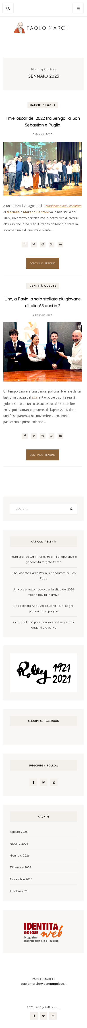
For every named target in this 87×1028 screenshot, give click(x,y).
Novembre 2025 (21, 879)
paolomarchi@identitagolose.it (43, 984)
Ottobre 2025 (19, 891)
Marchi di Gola (43, 105)
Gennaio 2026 (19, 855)
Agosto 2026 (18, 831)
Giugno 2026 (19, 843)
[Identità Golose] (43, 931)
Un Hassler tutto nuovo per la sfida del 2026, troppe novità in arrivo (44, 592)
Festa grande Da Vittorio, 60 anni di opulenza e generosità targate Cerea (43, 559)
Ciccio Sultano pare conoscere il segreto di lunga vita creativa (43, 624)
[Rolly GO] (43, 672)
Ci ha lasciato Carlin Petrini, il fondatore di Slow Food (43, 575)
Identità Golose (43, 285)
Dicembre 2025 (20, 867)
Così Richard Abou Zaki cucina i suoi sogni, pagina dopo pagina (43, 608)
